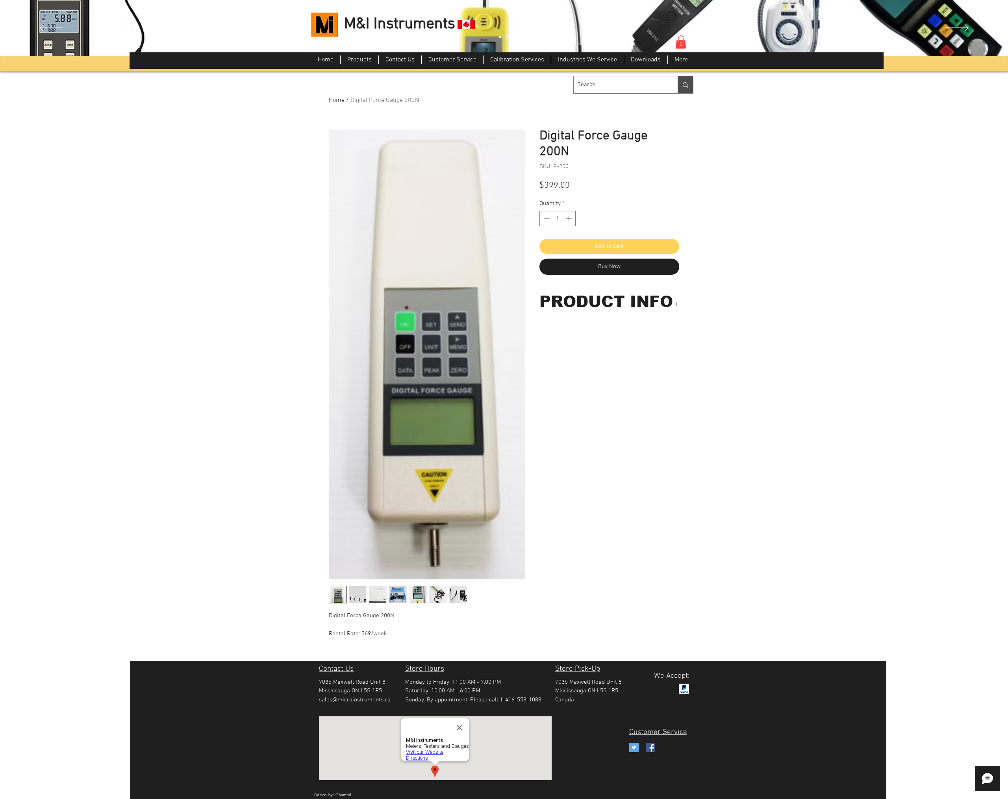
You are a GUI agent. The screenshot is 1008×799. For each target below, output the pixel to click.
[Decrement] (546, 218)
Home (337, 100)
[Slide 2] (508, 37)
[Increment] (569, 218)
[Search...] (685, 84)
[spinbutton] (557, 218)
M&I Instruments (399, 24)
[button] (680, 41)
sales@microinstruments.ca (355, 699)
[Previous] (51, 28)
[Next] (957, 28)
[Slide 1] (500, 36)
